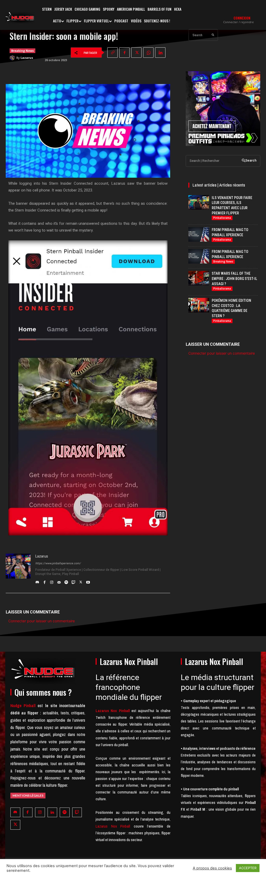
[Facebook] (124, 52)
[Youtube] (88, 581)
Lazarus (27, 58)
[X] (136, 52)
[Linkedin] (160, 52)
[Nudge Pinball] (20, 17)
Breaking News (22, 51)
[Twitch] (73, 581)
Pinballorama (222, 218)
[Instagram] (52, 581)
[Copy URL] (112, 52)
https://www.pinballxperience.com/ (58, 563)
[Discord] (37, 581)
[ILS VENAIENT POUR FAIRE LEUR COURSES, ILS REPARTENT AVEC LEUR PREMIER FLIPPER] (198, 202)
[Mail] (59, 581)
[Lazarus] (13, 57)
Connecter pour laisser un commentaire (41, 621)
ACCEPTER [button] (247, 868)
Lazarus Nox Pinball (113, 826)
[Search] (213, 35)
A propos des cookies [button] (212, 868)
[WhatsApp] (148, 52)
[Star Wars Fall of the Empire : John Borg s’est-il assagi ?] (198, 278)
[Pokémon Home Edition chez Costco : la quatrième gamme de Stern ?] (198, 305)
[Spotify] (66, 581)
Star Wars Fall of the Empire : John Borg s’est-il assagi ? (234, 278)
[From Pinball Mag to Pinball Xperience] (198, 234)
